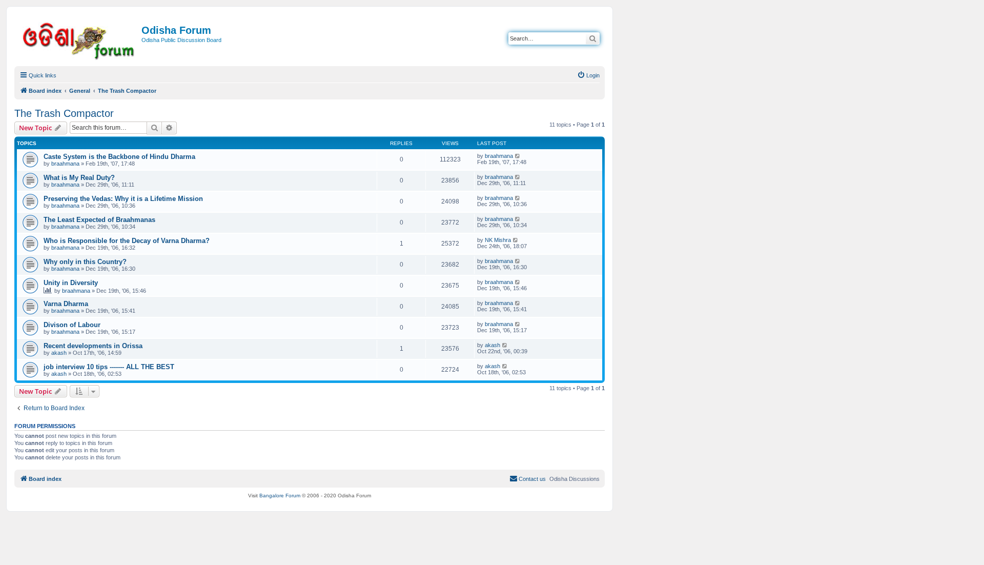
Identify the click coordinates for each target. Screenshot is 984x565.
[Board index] (79, 39)
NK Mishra (498, 240)
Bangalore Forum (279, 495)
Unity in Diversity (71, 283)
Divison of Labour (72, 325)
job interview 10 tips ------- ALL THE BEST (109, 367)
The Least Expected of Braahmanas (99, 220)
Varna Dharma (66, 304)
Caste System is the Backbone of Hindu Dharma (119, 156)
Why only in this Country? (85, 262)
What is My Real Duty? (79, 177)
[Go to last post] (518, 156)
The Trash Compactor (64, 113)
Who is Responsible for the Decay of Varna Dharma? (127, 241)
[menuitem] (588, 75)
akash (59, 353)
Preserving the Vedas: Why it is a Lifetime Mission (123, 199)
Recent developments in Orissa (93, 346)
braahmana (65, 163)
